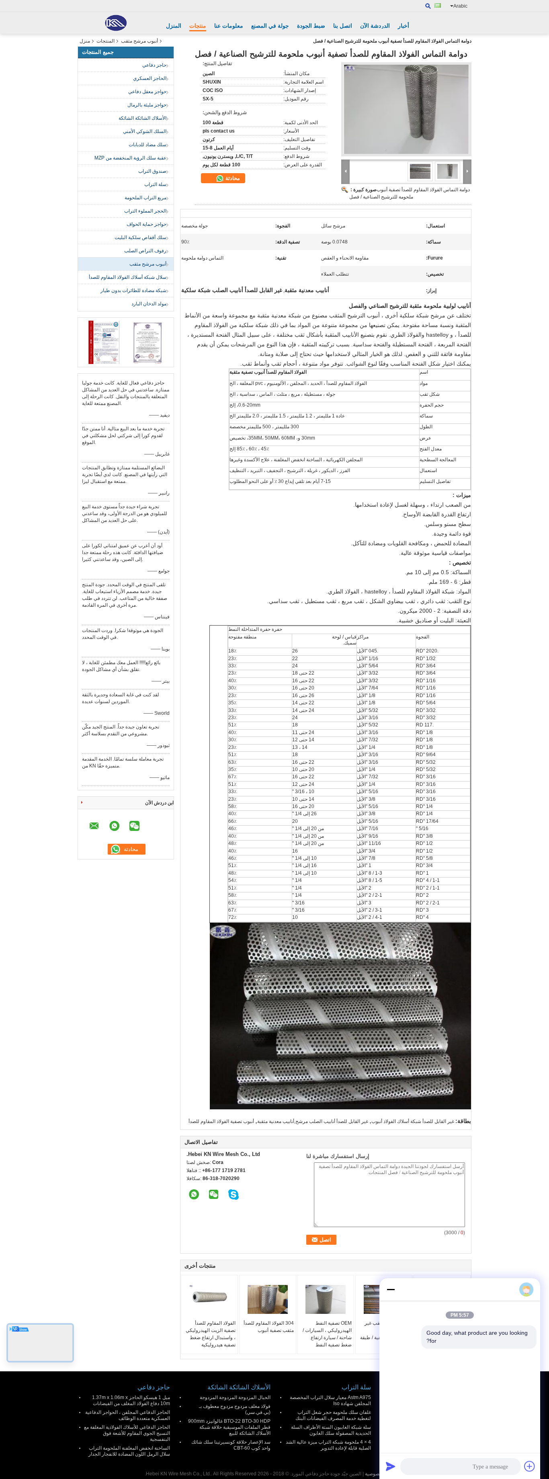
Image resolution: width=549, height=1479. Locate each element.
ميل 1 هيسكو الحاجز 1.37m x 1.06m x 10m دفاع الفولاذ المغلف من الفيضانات (131, 1400)
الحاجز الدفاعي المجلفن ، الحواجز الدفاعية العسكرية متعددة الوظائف (127, 1415)
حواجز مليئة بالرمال (146, 105)
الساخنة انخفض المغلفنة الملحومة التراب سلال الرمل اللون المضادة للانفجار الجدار (129, 1451)
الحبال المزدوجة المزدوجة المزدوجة (235, 1397)
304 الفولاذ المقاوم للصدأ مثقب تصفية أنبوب (269, 1326)
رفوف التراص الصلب (145, 251)
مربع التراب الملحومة (145, 197)
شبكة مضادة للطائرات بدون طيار (133, 290)
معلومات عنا (228, 26)
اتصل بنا (342, 26)
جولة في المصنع (270, 26)
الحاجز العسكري (149, 78)
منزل (85, 41)
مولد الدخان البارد (148, 304)
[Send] (390, 1466)
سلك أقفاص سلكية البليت (140, 237)
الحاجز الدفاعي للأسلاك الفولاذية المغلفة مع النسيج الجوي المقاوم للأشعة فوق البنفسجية (127, 1433)
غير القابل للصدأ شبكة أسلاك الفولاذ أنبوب (412, 1121)
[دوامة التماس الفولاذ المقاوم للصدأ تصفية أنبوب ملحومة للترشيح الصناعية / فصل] (406, 109)
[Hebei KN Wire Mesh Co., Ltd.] (116, 22)
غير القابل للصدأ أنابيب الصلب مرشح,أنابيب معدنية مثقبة (312, 1121)
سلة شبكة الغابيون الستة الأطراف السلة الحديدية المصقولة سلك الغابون (331, 1430)
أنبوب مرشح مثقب (139, 41)
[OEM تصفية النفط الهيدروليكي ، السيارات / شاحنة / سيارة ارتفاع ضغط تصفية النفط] (325, 1299)
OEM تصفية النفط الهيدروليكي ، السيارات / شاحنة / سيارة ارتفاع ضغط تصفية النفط (327, 1334)
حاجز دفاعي (154, 65)
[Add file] (529, 1466)
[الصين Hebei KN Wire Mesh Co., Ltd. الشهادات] (104, 342)
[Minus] (390, 1289)
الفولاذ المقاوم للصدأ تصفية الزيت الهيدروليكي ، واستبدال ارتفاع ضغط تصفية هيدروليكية (211, 1334)
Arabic (460, 6)
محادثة (232, 178)
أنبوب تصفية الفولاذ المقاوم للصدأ (221, 1121)
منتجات (197, 26)
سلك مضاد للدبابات (147, 144)
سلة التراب (155, 184)
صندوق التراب (152, 171)
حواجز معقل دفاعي (147, 91)
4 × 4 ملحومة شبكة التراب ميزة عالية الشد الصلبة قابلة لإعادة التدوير (328, 1445)
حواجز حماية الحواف (146, 224)
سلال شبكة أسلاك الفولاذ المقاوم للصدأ (127, 277)
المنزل (173, 26)
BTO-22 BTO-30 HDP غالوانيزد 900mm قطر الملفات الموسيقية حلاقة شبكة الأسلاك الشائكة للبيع (229, 1427)
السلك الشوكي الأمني (144, 131)
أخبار (403, 26)
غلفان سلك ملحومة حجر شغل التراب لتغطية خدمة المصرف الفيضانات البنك (333, 1415)
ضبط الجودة (311, 26)
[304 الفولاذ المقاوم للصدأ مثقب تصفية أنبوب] (268, 1299)
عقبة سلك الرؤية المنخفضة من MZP (130, 158)
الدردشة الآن (375, 26)
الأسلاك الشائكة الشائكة (142, 118)
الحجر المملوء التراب (145, 211)
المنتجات (105, 41)
